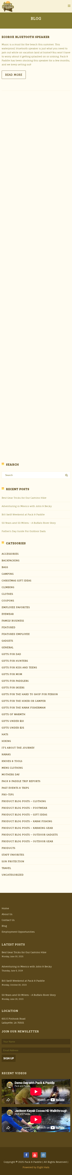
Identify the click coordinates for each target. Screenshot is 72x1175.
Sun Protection (13, 861)
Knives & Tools (12, 761)
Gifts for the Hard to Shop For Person (30, 694)
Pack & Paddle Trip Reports (21, 781)
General (7, 647)
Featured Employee (16, 634)
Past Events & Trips (15, 787)
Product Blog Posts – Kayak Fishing (27, 821)
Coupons (8, 600)
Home (5, 908)
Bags (5, 567)
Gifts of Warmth (13, 714)
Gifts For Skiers (13, 687)
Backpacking (11, 560)
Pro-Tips (8, 794)
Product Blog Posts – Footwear (24, 807)
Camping (8, 573)
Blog (4, 925)
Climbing (8, 587)
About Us (7, 914)
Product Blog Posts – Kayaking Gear (27, 827)
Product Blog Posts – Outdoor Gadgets (30, 834)
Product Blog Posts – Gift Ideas (24, 814)
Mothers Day (11, 774)
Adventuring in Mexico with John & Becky (27, 506)
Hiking (6, 741)
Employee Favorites (16, 607)
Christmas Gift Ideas (16, 580)
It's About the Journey (18, 747)
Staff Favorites (13, 854)
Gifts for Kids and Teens (19, 667)
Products (8, 848)
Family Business (13, 620)
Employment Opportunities (18, 931)
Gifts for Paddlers (15, 680)
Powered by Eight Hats (36, 1167)
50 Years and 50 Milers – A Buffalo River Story (29, 522)
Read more (13, 74)
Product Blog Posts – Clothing (24, 801)
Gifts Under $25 (13, 727)
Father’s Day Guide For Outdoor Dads (24, 531)
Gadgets (7, 640)
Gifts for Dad (11, 654)
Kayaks (6, 754)
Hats (5, 734)
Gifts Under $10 (13, 720)
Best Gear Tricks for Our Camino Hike (24, 497)
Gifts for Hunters (15, 660)
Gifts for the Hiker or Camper (24, 700)
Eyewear (8, 613)
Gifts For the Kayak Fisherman (24, 707)
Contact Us (8, 920)
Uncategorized (13, 874)
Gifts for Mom (12, 674)
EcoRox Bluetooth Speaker (26, 37)
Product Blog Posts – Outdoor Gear (27, 841)
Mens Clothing (12, 767)
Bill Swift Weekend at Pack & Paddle (23, 514)
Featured (8, 627)
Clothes (7, 593)
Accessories (10, 553)
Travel (6, 868)
